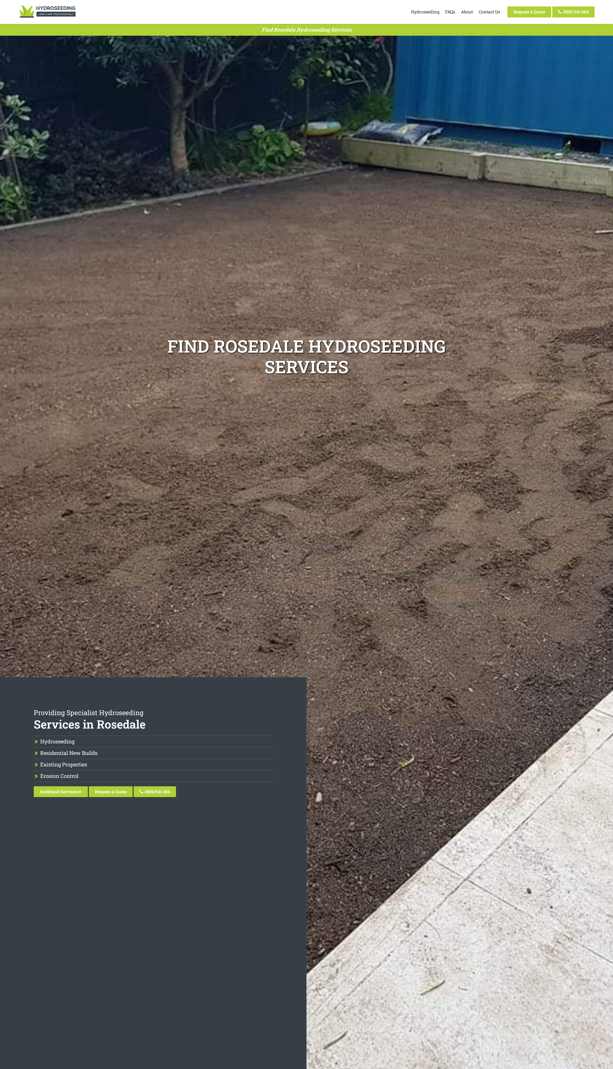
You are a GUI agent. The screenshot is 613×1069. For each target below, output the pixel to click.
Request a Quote (529, 12)
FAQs (450, 12)
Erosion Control (59, 775)
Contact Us (489, 12)
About (467, 12)
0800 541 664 (575, 12)
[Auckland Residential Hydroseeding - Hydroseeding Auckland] (47, 18)
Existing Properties (63, 764)
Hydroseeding (425, 12)
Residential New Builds (68, 752)
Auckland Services (59, 791)
